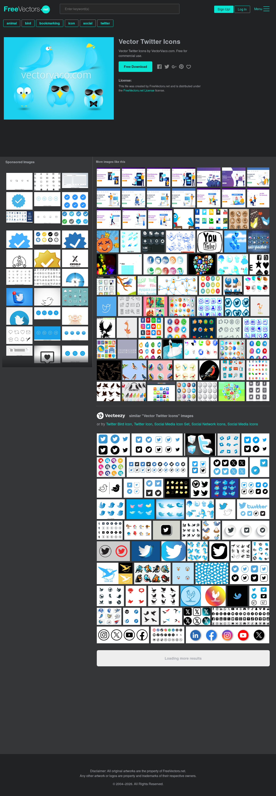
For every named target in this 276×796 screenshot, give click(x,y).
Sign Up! (224, 9)
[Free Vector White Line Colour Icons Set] (127, 349)
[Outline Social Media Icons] (130, 306)
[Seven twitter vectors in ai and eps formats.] (200, 509)
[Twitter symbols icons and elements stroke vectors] (47, 181)
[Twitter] (232, 264)
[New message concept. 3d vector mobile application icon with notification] (19, 297)
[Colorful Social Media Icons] (233, 370)
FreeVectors (27, 9)
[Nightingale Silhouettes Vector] (108, 391)
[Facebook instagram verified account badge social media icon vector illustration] (19, 239)
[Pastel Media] (147, 285)
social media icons (243, 423)
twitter (105, 23)
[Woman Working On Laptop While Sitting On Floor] (133, 197)
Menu (258, 8)
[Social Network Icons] (202, 264)
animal (12, 23)
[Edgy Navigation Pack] (259, 264)
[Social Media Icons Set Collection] (210, 285)
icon (71, 23)
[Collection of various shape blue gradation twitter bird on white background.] (111, 509)
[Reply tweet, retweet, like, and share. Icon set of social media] (47, 316)
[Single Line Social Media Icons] (229, 328)
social (87, 23)
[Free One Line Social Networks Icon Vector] (106, 306)
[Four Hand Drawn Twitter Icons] (232, 285)
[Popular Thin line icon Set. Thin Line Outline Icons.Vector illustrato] (19, 277)
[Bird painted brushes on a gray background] (47, 297)
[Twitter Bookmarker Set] (184, 219)
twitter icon (143, 423)
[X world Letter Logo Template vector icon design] (75, 258)
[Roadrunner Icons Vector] (186, 370)
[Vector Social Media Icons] (211, 219)
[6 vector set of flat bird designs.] (140, 509)
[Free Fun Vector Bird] (127, 328)
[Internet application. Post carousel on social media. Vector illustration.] (19, 354)
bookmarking (49, 23)
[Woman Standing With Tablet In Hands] (158, 197)
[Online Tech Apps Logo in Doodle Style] (257, 391)
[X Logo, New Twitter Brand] (75, 277)
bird (28, 23)
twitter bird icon (119, 423)
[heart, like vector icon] (47, 354)
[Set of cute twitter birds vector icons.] (170, 509)
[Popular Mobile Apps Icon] (150, 349)
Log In (242, 9)
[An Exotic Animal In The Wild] (155, 306)
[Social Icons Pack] (161, 391)
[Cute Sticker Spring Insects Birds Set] (134, 370)
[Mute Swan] (172, 349)
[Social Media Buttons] (232, 349)
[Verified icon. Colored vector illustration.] (75, 239)
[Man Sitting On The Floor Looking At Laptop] (258, 177)
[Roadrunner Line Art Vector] (109, 370)
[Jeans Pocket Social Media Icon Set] (258, 241)
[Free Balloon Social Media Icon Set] (235, 241)
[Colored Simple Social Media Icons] (203, 328)
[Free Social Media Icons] (210, 306)
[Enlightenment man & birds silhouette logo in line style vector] (75, 316)
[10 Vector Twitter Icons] (130, 241)
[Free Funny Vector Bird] (260, 306)
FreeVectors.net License (138, 90)
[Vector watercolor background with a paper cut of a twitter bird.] (146, 551)
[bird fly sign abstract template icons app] (171, 616)
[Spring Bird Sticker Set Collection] (160, 370)
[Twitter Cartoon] (108, 241)
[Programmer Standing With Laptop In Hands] (108, 197)
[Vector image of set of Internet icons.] (19, 335)
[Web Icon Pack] (106, 349)
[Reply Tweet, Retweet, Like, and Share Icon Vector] (47, 201)
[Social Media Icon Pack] (186, 391)
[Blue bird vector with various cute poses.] (224, 488)
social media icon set (172, 423)
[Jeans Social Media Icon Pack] (153, 241)
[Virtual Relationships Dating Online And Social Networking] (233, 177)
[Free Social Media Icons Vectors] (107, 264)
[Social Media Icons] (232, 391)
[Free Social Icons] (256, 285)
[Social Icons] (201, 349)
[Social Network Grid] (177, 285)
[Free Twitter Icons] (180, 241)
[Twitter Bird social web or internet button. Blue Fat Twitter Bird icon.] (19, 316)
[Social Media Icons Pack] (256, 328)
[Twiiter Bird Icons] (237, 306)
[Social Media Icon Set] (182, 306)
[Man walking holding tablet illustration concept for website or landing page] (109, 219)
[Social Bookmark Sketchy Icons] (210, 241)
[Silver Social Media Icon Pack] (207, 391)
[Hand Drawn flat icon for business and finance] (19, 258)
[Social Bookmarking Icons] (106, 285)
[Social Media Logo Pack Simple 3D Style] (258, 349)
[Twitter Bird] (260, 219)
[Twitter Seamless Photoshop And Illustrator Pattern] (130, 264)
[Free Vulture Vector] (106, 328)
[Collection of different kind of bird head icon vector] (137, 530)
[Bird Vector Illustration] (209, 370)
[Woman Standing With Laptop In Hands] (183, 197)
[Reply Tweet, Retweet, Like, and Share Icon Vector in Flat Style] (47, 335)
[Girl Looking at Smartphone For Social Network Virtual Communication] (208, 177)
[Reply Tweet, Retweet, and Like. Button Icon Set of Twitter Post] (75, 354)
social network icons (208, 423)
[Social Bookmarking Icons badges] (165, 264)
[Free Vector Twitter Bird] (126, 285)
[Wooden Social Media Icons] (239, 219)
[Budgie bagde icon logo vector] (134, 391)
